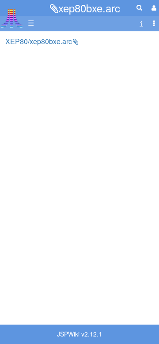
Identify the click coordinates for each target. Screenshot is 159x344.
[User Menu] (153, 7)
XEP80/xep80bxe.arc (38, 41)
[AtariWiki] (11, 15)
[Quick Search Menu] (139, 7)
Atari (11, 18)
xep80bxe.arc (89, 7)
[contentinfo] (141, 23)
